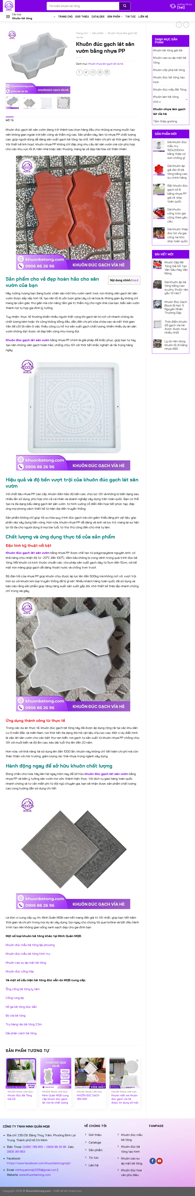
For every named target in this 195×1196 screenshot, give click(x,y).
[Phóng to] (10, 89)
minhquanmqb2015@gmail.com (36, 1170)
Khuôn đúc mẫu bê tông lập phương (30, 945)
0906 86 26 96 (56, 1147)
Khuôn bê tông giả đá (167, 50)
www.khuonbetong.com (35, 1175)
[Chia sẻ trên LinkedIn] (107, 72)
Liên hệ (143, 16)
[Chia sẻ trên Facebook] (79, 72)
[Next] (64, 61)
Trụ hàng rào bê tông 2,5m (24, 1024)
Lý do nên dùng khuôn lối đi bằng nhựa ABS (176, 344)
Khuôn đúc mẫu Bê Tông (169, 90)
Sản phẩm (113, 16)
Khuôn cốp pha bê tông (169, 70)
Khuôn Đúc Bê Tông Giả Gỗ (20, 1097)
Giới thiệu (82, 16)
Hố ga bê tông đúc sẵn (21, 1007)
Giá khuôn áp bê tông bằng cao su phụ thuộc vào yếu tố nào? (176, 287)
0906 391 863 (16, 1152)
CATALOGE (98, 16)
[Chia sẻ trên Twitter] (86, 72)
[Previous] (11, 61)
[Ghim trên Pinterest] (100, 72)
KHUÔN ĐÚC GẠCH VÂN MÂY (88, 1097)
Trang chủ (65, 16)
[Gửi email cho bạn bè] (93, 72)
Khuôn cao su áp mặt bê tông (169, 60)
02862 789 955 (33, 1147)
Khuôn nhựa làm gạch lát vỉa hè (169, 111)
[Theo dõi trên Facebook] (152, 1161)
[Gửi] (124, 6)
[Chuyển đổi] (186, 99)
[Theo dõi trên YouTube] (159, 1161)
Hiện (134, 280)
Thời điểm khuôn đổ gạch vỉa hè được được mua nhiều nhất (176, 327)
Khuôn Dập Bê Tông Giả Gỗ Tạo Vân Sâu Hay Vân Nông (176, 267)
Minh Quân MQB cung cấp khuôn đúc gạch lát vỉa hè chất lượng (55, 1099)
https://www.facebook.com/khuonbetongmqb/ (39, 1163)
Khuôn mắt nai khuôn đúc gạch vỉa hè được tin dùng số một (124, 1099)
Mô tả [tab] (10, 120)
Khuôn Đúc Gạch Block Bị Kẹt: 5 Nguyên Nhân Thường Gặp (176, 307)
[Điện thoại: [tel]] (181, 6)
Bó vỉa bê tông (16, 1016)
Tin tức (130, 16)
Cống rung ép (15, 998)
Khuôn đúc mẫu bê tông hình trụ (28, 954)
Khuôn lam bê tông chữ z (166, 99)
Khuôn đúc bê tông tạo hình (169, 79)
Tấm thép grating (165, 121)
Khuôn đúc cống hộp (20, 971)
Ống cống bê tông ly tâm (23, 989)
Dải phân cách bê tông (21, 1033)
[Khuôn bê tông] (22, 6)
